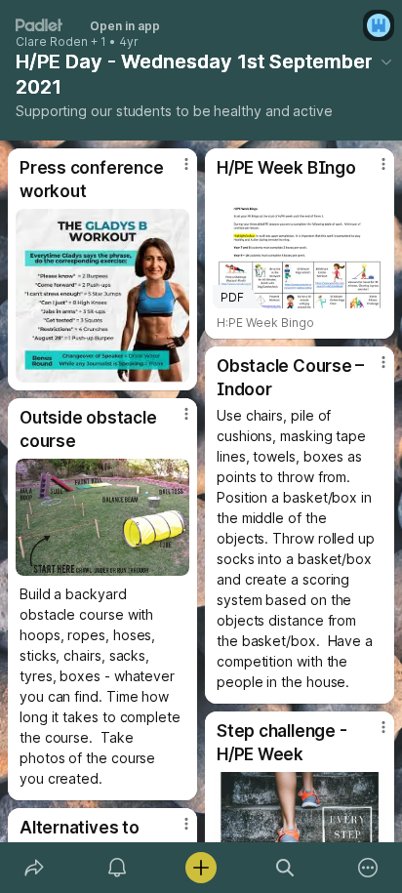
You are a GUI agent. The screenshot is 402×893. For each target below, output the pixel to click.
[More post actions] (173, 171)
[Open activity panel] (118, 867)
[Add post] (201, 867)
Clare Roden (52, 42)
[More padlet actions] (368, 867)
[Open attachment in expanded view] (102, 296)
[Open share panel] (34, 867)
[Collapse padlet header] (386, 61)
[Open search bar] (285, 867)
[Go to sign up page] (378, 25)
